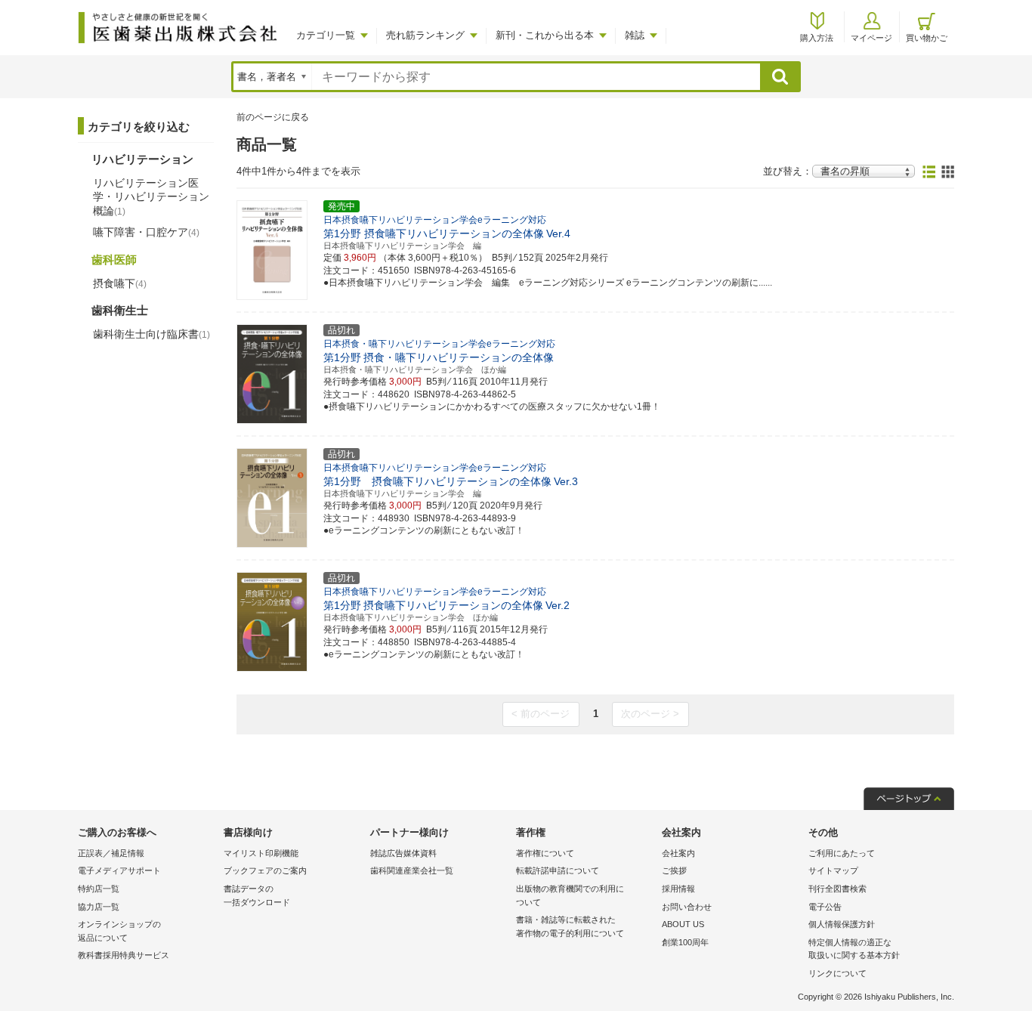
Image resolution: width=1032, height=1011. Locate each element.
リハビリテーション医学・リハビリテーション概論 (151, 196)
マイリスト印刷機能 (261, 853)
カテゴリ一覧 (325, 35)
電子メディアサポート (119, 870)
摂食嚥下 (120, 283)
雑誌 (634, 35)
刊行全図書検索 (837, 888)
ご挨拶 (674, 870)
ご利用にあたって (841, 853)
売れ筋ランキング (425, 35)
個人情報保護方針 (841, 924)
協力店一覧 (98, 906)
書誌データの (257, 895)
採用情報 (678, 888)
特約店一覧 (98, 888)
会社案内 (678, 853)
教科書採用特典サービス (123, 955)
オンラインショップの (119, 931)
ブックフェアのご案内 (265, 870)
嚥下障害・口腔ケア (146, 232)
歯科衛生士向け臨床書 (151, 334)
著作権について (545, 853)
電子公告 (825, 906)
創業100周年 (685, 942)
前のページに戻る (272, 117)
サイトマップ (833, 870)
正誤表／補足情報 (111, 853)
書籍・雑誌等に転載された (570, 926)
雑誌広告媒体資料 (403, 853)
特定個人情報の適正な (854, 949)
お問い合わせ (687, 906)
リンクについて (837, 973)
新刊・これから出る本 (545, 35)
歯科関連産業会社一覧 (411, 870)
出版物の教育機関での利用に (570, 895)
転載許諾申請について (557, 870)
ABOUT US (683, 924)
